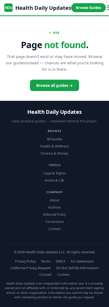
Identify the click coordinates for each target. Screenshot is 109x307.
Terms (46, 261)
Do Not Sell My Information (77, 268)
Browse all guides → (54, 85)
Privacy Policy (25, 261)
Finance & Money (54, 153)
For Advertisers (82, 261)
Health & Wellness (54, 146)
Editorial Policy (54, 214)
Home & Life (54, 180)
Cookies (63, 274)
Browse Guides (88, 7)
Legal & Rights (54, 173)
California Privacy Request (31, 268)
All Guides (54, 139)
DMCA (60, 261)
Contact (54, 228)
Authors (54, 207)
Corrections (55, 221)
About (55, 200)
